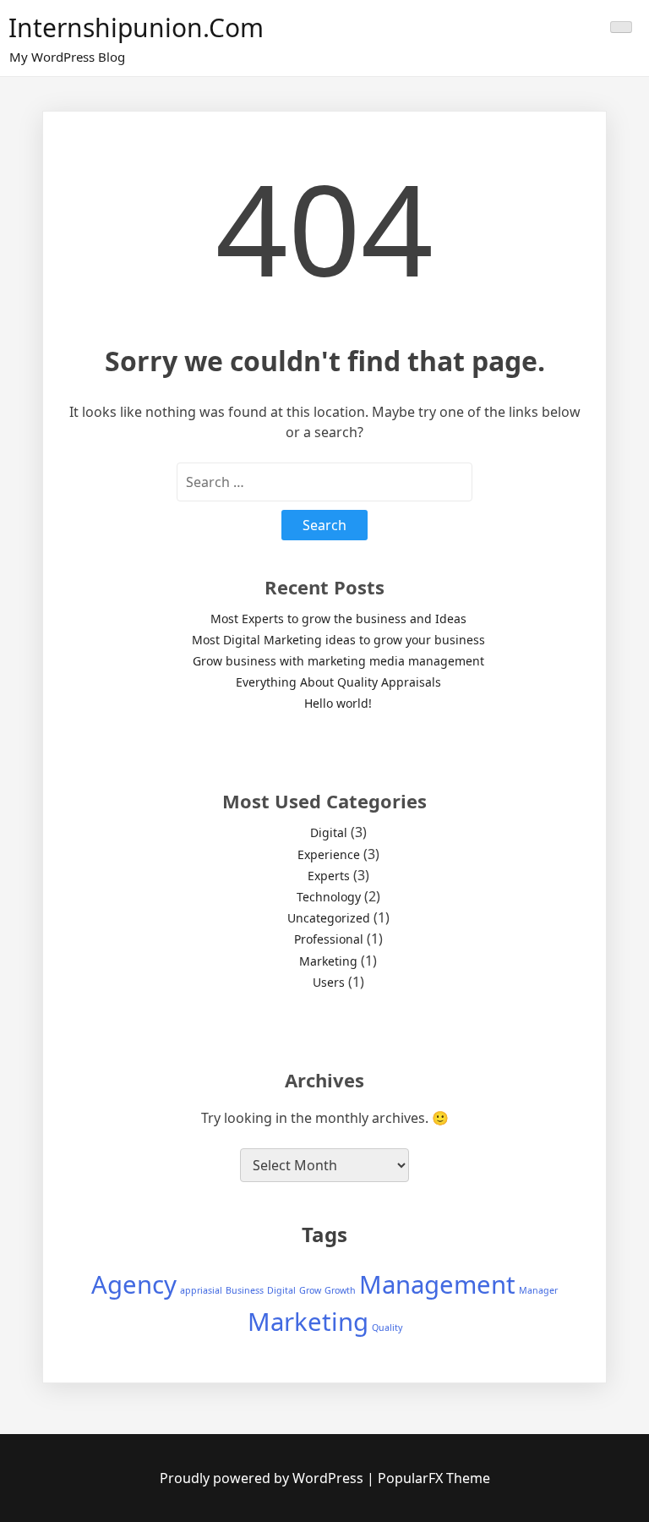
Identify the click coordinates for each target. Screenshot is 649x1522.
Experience (328, 854)
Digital (328, 832)
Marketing (328, 961)
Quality (387, 1327)
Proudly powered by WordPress (263, 1478)
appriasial (201, 1290)
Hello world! (338, 703)
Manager (538, 1290)
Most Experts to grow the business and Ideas (338, 618)
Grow (310, 1290)
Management (437, 1284)
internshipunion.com (136, 27)
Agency (134, 1284)
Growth (340, 1290)
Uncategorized (328, 918)
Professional (328, 939)
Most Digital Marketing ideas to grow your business (338, 640)
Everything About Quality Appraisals (338, 682)
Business (245, 1290)
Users (329, 982)
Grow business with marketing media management (338, 661)
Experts (329, 876)
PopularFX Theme (434, 1478)
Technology (329, 897)
